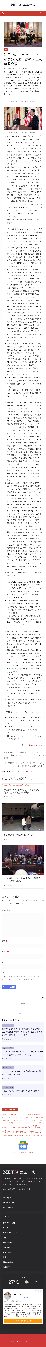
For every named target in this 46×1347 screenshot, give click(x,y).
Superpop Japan (31, 1114)
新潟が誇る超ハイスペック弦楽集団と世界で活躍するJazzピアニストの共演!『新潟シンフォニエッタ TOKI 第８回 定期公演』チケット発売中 (23, 1032)
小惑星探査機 (17, 1131)
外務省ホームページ (34, 745)
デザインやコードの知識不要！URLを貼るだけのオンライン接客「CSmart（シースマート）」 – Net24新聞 (24, 755)
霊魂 (35, 1135)
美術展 (21, 1135)
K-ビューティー (22, 1114)
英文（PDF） (16, 656)
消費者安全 (10, 1135)
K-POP (16, 1114)
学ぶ (38, 1127)
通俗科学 (6, 1267)
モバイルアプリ (28, 1123)
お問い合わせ (8, 1207)
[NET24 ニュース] (3, 13)
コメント (6, 910)
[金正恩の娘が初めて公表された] (23, 804)
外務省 (22, 1127)
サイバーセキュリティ (12, 1120)
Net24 (16, 68)
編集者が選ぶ (8, 1262)
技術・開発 (7, 1242)
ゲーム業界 (35, 1117)
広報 (25, 1132)
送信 (23, 1189)
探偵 (28, 1132)
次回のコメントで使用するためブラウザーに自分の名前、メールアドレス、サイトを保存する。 (22, 978)
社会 (4, 1257)
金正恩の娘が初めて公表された (19, 834)
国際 (6, 50)
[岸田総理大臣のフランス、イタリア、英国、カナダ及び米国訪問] (17, 785)
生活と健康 (7, 1252)
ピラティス (4, 1123)
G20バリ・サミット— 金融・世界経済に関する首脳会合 (22, 880)
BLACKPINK (9, 1114)
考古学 (25, 1135)
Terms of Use (8, 1202)
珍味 (15, 1135)
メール (5, 951)
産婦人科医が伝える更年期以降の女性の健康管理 (20, 1091)
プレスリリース (12, 1123)
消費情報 (6, 1247)
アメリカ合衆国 (7, 1117)
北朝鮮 (15, 1127)
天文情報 (30, 1126)
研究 (18, 1135)
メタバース (21, 1123)
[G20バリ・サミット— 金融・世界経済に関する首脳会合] (23, 847)
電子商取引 (30, 1135)
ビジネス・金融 (7, 1025)
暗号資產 (37, 1132)
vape (36, 1114)
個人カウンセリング (7, 1127)
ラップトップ (36, 1123)
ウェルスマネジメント (19, 1117)
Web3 (39, 1114)
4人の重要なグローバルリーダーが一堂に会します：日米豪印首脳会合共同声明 (23, 764)
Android (4, 1114)
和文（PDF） (32, 656)
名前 (4, 941)
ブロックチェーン (10, 1232)
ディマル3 (22, 1120)
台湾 (18, 1127)
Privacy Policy (9, 1197)
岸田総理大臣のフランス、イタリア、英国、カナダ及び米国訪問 (22, 791)
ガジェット (29, 1117)
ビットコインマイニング (37, 1120)
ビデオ (5, 1228)
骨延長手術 (39, 1135)
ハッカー (27, 1120)
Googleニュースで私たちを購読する (23, 1153)
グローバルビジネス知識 (20, 1297)
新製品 (31, 1132)
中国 (42, 1122)
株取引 (5, 1135)
